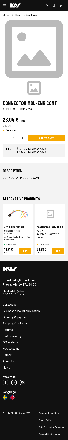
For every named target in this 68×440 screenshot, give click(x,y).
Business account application (21, 311)
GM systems (10, 342)
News (6, 367)
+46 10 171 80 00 (24, 284)
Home (6, 15)
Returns (8, 329)
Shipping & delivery (15, 323)
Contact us (9, 304)
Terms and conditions (49, 413)
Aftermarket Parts (25, 15)
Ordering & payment (15, 317)
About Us (9, 361)
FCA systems (11, 348)
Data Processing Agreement (52, 427)
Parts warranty (12, 336)
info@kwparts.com (24, 280)
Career (7, 355)
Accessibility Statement (50, 434)
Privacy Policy (45, 420)
